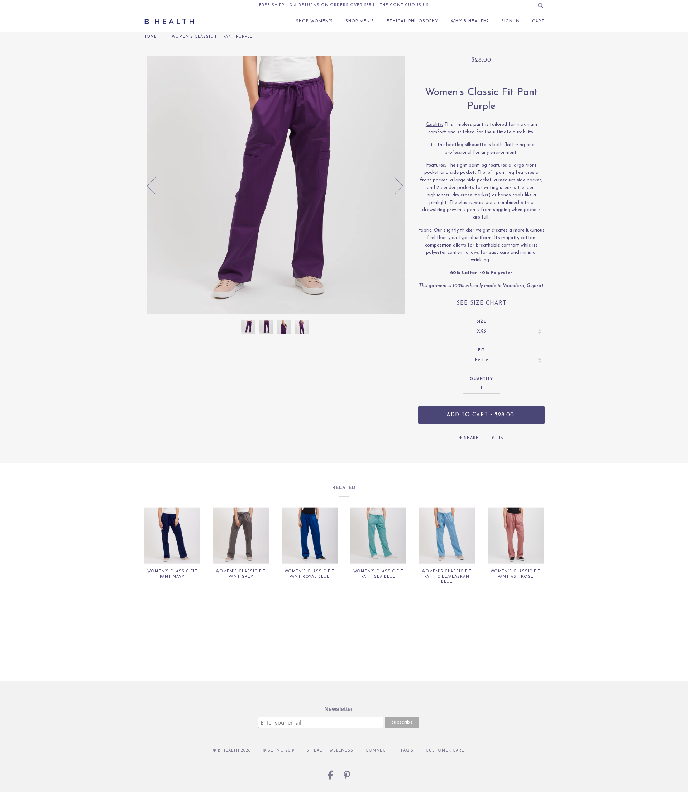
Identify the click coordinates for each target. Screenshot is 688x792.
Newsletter (338, 709)
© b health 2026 (231, 751)
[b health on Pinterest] (347, 778)
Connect (377, 751)
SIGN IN (510, 21)
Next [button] (394, 185)
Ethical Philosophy (412, 21)
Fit (481, 350)
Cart (538, 21)
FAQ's (407, 751)
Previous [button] (155, 185)
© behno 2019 (278, 751)
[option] (275, 185)
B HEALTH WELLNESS (329, 751)
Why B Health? (470, 21)
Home (150, 37)
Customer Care (445, 751)
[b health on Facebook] (330, 778)
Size (481, 322)
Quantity (481, 379)
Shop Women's (314, 21)
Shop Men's (359, 21)
